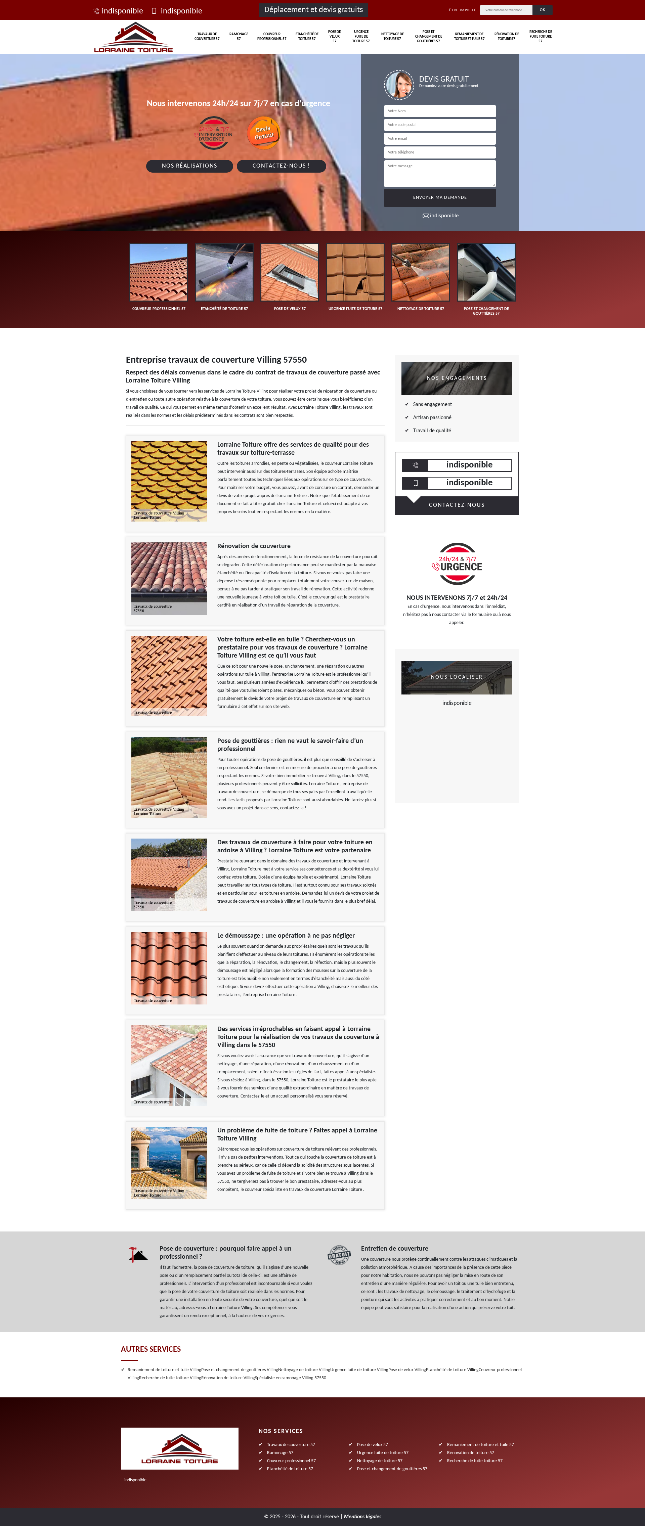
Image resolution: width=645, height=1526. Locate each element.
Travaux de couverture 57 (207, 37)
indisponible (122, 11)
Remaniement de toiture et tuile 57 (469, 37)
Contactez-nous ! (281, 166)
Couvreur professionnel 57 (272, 37)
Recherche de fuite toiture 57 (540, 37)
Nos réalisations (189, 166)
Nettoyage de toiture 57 (392, 37)
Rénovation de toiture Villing (228, 1378)
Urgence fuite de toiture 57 (361, 37)
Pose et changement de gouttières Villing (239, 1370)
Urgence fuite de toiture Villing (359, 1370)
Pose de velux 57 (334, 37)
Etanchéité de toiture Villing (452, 1370)
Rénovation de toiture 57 (506, 37)
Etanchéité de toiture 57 (307, 37)
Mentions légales (362, 1517)
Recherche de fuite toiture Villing (170, 1378)
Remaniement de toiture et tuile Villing (164, 1370)
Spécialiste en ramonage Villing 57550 (290, 1378)
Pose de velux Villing (407, 1370)
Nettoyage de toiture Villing (304, 1370)
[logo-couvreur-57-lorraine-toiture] (133, 37)
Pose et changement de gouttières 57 (428, 37)
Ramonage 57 (238, 37)
